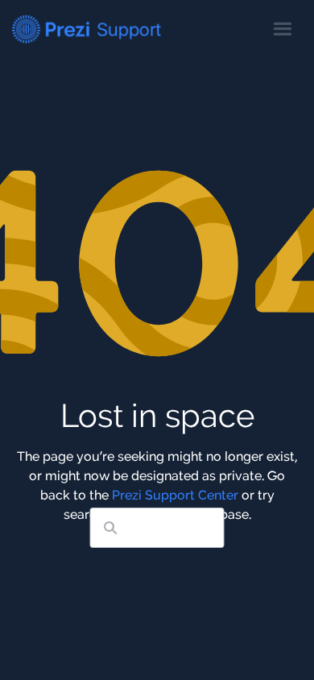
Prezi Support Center (175, 495)
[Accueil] (86, 25)
